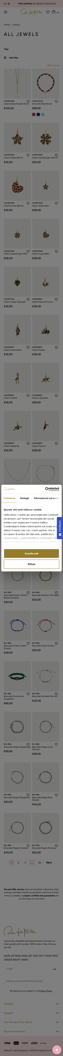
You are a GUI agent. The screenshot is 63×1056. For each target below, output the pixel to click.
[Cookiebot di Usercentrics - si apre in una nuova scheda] (45, 489)
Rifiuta (31, 564)
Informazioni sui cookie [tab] (47, 498)
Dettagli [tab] (24, 498)
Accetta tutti (31, 553)
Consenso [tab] (9, 498)
